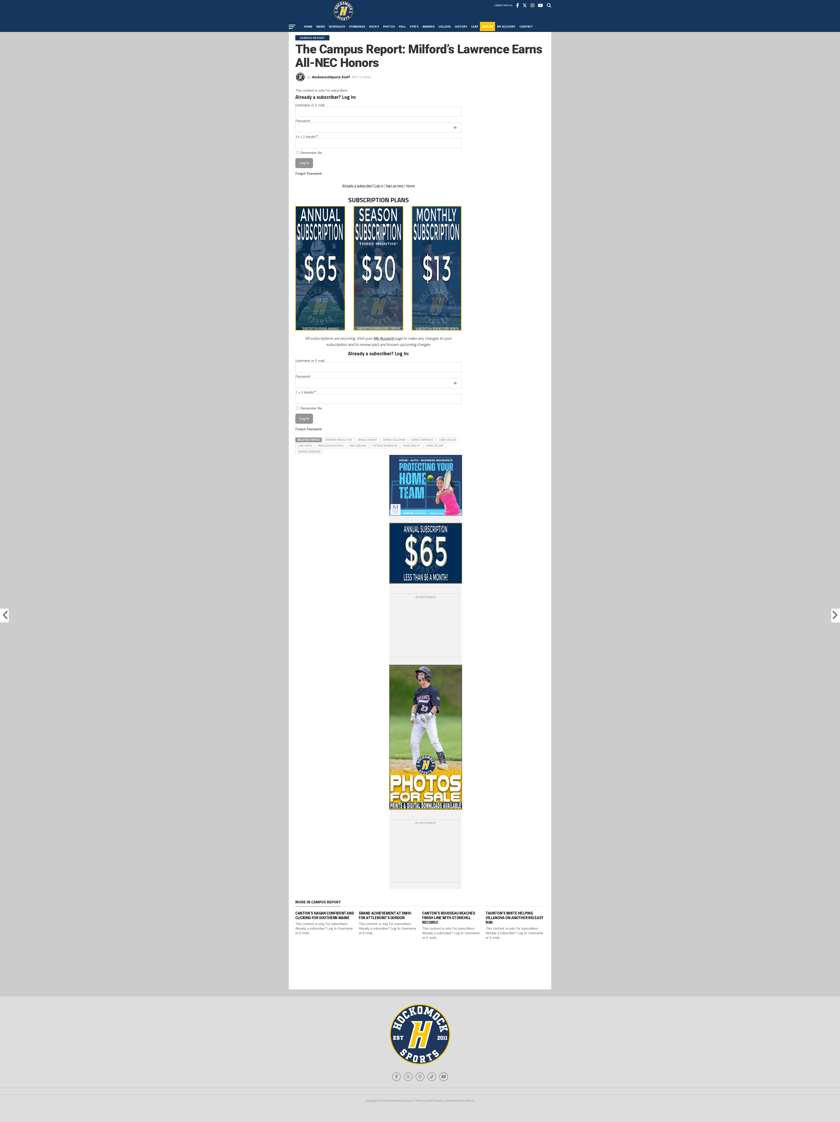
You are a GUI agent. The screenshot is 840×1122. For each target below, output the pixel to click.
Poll (402, 26)
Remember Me (311, 152)
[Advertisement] (425, 626)
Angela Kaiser (367, 439)
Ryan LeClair (434, 445)
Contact (526, 26)
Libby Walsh (447, 439)
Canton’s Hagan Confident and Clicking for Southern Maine (324, 915)
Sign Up (487, 26)
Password (302, 120)
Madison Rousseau (331, 445)
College (444, 26)
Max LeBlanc (358, 445)
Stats (414, 26)
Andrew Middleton (338, 439)
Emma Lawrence (422, 439)
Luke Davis (305, 445)
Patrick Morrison (385, 445)
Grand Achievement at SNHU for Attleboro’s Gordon (385, 915)
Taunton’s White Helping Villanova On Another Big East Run (514, 918)
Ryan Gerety (411, 445)
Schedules (337, 26)
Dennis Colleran (394, 439)
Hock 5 (374, 26)
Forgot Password (308, 173)
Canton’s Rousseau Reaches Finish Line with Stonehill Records (448, 918)
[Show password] (455, 127)
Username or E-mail (309, 105)
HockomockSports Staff (331, 77)
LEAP (474, 26)
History (461, 26)
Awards (428, 26)
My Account (506, 26)
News (320, 26)
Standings (357, 26)
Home (308, 26)
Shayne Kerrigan (309, 451)
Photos (389, 26)
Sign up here (395, 185)
